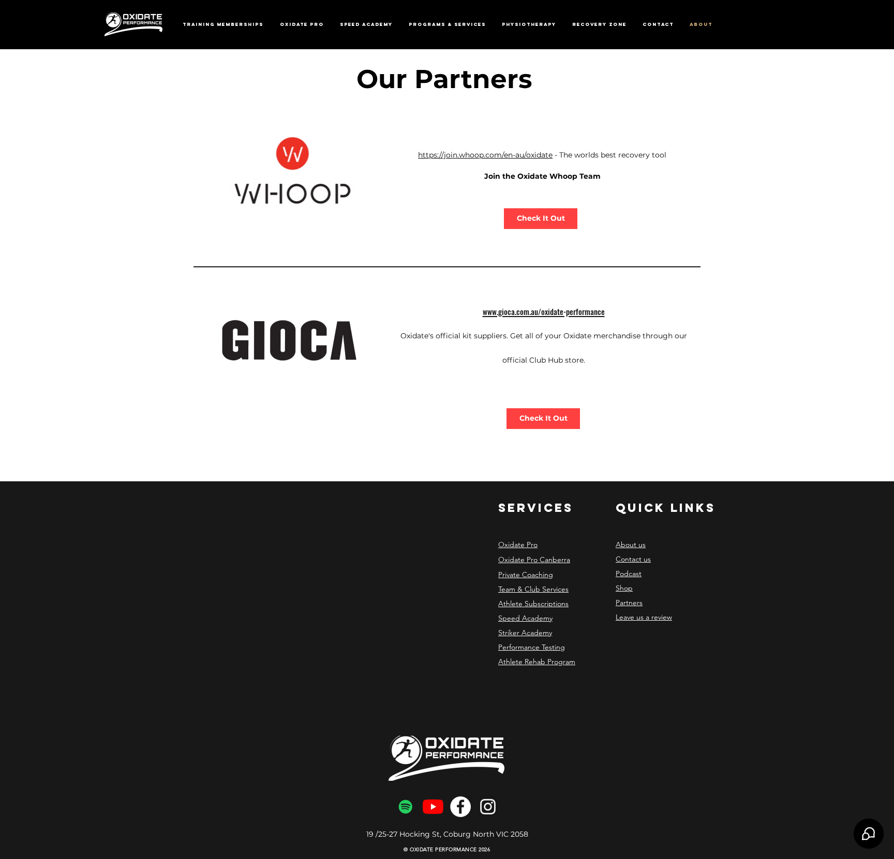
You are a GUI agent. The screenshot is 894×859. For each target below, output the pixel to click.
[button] (302, 24)
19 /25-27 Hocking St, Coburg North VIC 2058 (447, 834)
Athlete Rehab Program (536, 661)
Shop (624, 588)
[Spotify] (405, 806)
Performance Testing (531, 647)
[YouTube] (433, 806)
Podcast (629, 573)
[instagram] (488, 806)
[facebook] (460, 806)
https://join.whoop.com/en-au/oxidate (485, 155)
